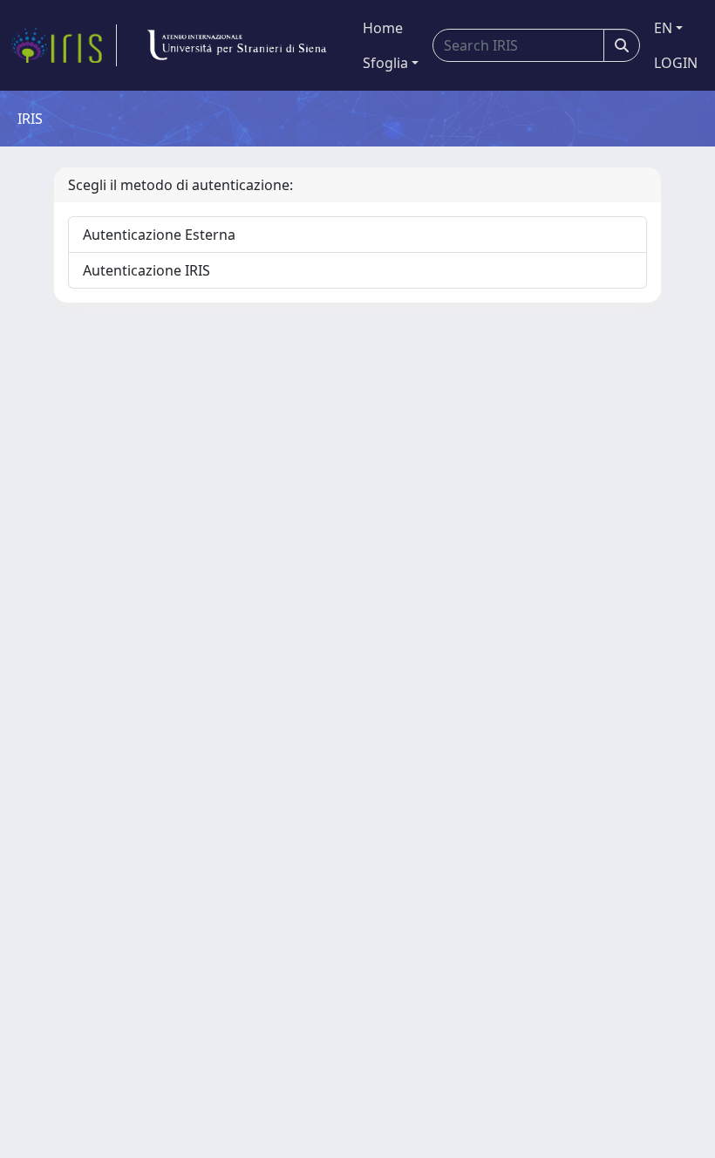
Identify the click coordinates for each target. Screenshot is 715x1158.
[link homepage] (63, 45)
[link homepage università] (236, 45)
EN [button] (663, 27)
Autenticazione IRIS (146, 270)
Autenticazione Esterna (159, 234)
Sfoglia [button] (385, 62)
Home (383, 27)
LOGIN (676, 62)
